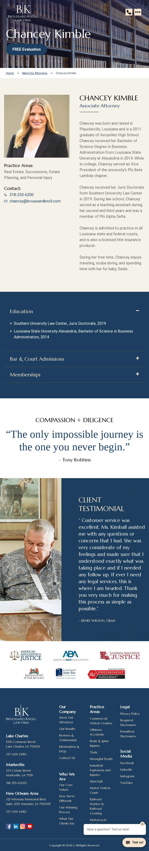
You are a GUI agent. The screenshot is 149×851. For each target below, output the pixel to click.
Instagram (127, 776)
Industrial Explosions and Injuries (100, 770)
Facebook (127, 763)
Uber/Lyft (96, 781)
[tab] (74, 311)
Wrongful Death (101, 759)
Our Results (67, 729)
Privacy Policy (130, 714)
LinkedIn (126, 769)
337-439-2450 (16, 754)
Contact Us (67, 758)
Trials (93, 752)
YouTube (126, 783)
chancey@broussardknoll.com (35, 201)
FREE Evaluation (26, 49)
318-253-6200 (22, 194)
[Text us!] (134, 842)
